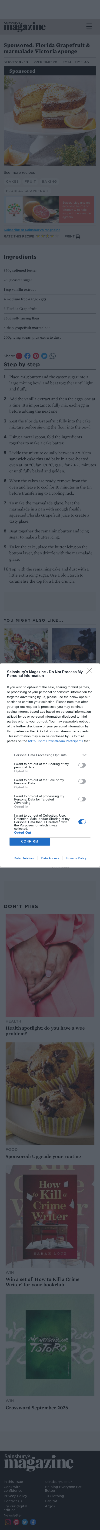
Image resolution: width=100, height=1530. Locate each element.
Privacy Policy (76, 858)
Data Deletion (24, 858)
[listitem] (50, 755)
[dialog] (50, 765)
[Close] (91, 672)
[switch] (82, 765)
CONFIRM (29, 841)
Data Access (50, 858)
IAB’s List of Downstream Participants (55, 741)
